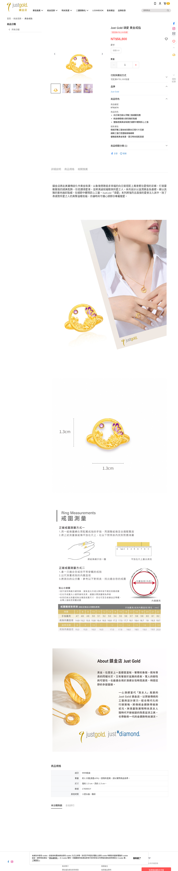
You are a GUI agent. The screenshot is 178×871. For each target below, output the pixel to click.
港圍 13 (116, 50)
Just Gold (115, 92)
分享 (116, 153)
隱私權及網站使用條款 (70, 870)
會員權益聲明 (106, 870)
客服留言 (104, 866)
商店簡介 (65, 866)
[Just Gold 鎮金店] (17, 7)
